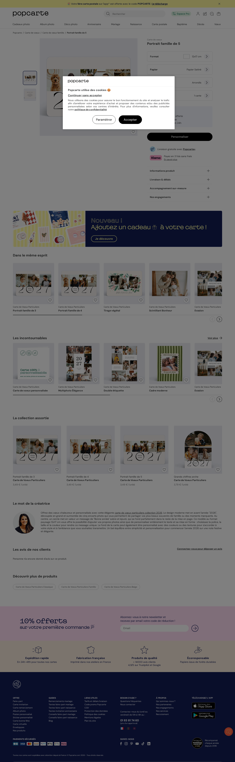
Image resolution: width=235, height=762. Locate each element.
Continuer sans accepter (85, 95)
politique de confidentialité (90, 109)
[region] (119, 102)
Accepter (130, 120)
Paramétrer (104, 120)
